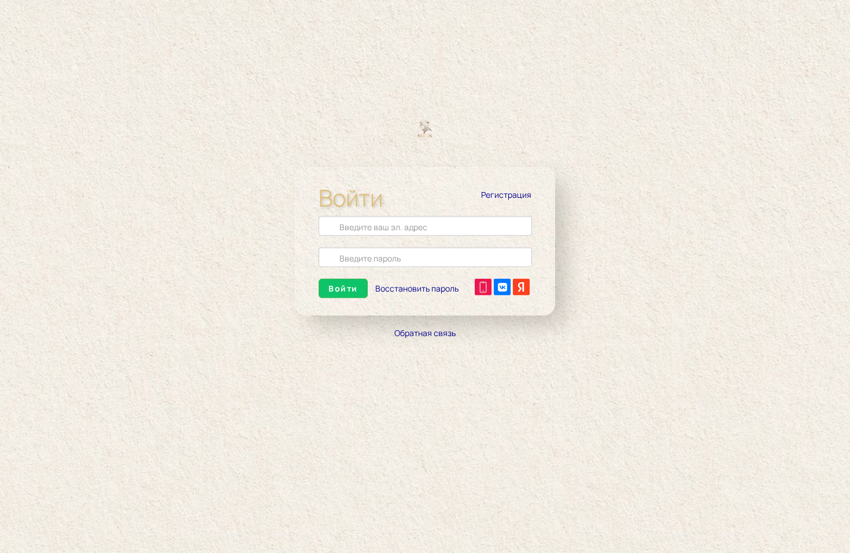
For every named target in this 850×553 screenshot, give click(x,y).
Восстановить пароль (417, 288)
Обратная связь (425, 332)
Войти (343, 288)
